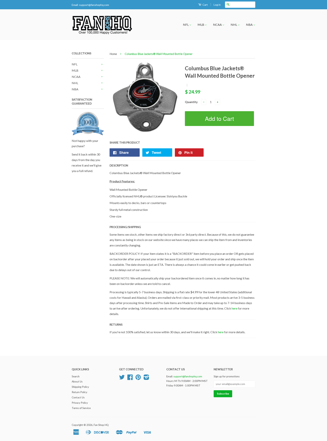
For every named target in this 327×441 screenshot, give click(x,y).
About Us (77, 381)
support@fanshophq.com (94, 4)
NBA (249, 24)
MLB (201, 24)
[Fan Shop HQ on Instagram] (146, 378)
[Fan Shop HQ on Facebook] (130, 378)
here (234, 308)
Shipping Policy (80, 386)
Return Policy (79, 392)
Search (75, 376)
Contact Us (78, 397)
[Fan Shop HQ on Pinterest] (138, 378)
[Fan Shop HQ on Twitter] (122, 378)
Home (113, 54)
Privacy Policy (80, 402)
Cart (205, 4)
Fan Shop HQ (101, 424)
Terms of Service (81, 408)
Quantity (191, 102)
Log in (217, 4)
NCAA (217, 24)
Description (119, 165)
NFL (186, 24)
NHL (234, 24)
